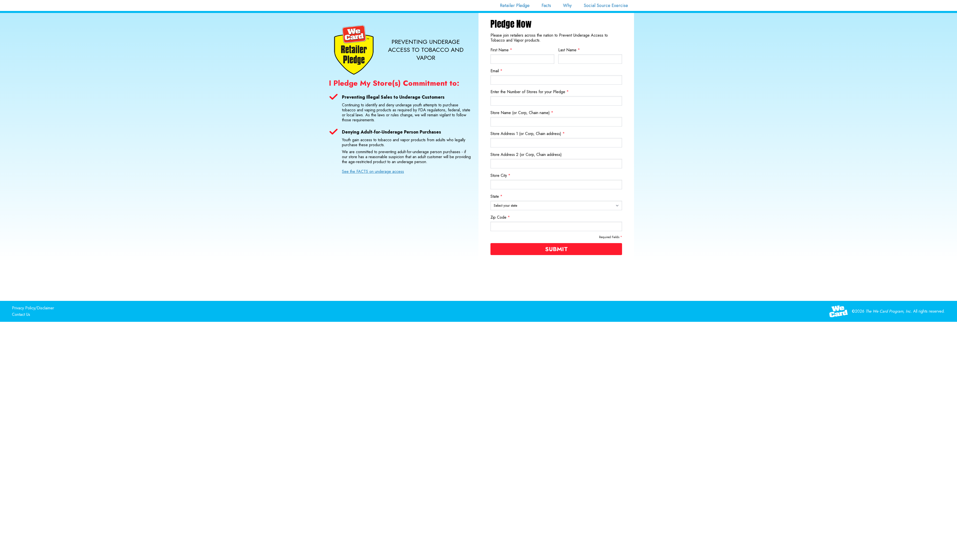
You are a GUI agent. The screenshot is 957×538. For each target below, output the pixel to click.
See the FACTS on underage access (373, 171)
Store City (500, 175)
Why (567, 5)
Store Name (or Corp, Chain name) (521, 113)
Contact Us (21, 314)
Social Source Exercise (606, 5)
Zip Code (500, 217)
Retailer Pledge (515, 5)
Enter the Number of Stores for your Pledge (529, 92)
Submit (556, 249)
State (496, 196)
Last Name (569, 50)
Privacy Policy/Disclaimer (33, 308)
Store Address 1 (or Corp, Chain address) (527, 133)
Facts (546, 5)
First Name (501, 50)
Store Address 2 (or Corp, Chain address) (526, 154)
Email (496, 71)
